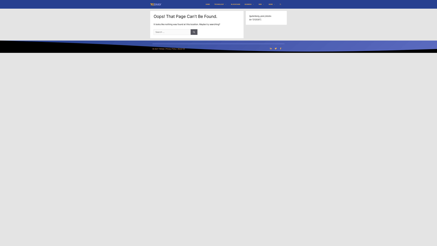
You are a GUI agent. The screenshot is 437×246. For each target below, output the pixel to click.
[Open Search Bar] (280, 4)
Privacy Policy (171, 49)
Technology (219, 4)
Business (248, 4)
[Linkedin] (271, 48)
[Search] (194, 32)
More (271, 4)
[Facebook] (281, 48)
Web (260, 4)
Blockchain (235, 4)
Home (208, 4)
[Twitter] (276, 48)
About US (181, 49)
